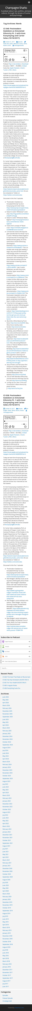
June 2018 (6, 953)
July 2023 (5, 784)
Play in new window (15, 64)
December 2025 (7, 711)
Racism (17, 410)
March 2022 (6, 826)
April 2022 (6, 823)
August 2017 (6, 981)
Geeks (11, 43)
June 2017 (6, 986)
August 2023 (6, 781)
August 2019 (6, 913)
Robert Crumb (7, 45)
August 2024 (6, 747)
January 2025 (7, 733)
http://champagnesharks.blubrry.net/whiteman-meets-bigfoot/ (18, 222)
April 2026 (6, 703)
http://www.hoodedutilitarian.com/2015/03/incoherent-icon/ (17, 341)
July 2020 (5, 882)
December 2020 (7, 868)
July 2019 (5, 916)
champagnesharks (19, 45)
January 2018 (7, 967)
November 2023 (7, 773)
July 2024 (5, 750)
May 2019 (5, 922)
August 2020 (6, 880)
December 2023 (7, 770)
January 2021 (7, 866)
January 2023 (7, 801)
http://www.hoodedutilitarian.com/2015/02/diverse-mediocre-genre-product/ (18, 351)
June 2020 (6, 885)
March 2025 (6, 728)
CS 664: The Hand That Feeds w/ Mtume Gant (16, 677)
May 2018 (5, 956)
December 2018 (7, 936)
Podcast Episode (8, 998)
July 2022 (5, 815)
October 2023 (7, 776)
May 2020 (5, 888)
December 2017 (7, 970)
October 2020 (7, 874)
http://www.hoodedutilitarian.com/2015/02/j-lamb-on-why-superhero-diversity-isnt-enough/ (17, 361)
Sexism (22, 410)
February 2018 (7, 964)
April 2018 (6, 958)
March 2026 (6, 705)
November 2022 (7, 807)
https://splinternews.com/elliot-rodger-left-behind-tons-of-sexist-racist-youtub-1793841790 (17, 628)
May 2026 (5, 700)
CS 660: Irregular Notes (10, 685)
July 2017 (5, 984)
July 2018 (5, 950)
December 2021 (7, 835)
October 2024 (7, 742)
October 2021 (7, 840)
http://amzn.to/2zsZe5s (19, 327)
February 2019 (7, 930)
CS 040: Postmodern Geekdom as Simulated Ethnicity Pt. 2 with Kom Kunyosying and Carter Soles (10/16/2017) (14, 33)
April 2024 (6, 759)
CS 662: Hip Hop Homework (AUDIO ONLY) (16, 680)
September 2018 (8, 944)
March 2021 (6, 860)
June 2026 (6, 697)
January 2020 (7, 899)
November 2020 (7, 871)
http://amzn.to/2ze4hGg (19, 380)
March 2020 (6, 894)
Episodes (20, 42)
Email (22, 68)
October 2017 (7, 975)
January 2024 (7, 767)
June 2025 (6, 719)
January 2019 (7, 933)
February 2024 (7, 764)
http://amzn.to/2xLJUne (15, 388)
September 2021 (8, 843)
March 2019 (6, 927)
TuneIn (5, 70)
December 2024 (7, 736)
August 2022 (6, 812)
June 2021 (6, 852)
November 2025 (7, 714)
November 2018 (7, 939)
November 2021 (7, 837)
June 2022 (6, 818)
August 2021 (6, 846)
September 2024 (8, 745)
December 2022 (7, 804)
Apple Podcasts (14, 68)
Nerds (25, 43)
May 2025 (5, 722)
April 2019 (6, 925)
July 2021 (5, 849)
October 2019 (7, 908)
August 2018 (6, 947)
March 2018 (6, 961)
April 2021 (6, 857)
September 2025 (8, 717)
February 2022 (7, 829)
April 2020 (6, 891)
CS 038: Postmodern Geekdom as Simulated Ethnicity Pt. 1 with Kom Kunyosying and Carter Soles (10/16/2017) (14, 400)
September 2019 (8, 911)
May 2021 (5, 854)
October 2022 (7, 809)
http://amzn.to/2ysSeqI (19, 374)
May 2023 (5, 790)
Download (25, 64)
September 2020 (8, 877)
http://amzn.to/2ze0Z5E (18, 323)
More (14, 70)
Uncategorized (7, 1001)
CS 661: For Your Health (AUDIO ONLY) (14, 683)
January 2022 (7, 832)
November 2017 (7, 972)
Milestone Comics (18, 43)
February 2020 (7, 896)
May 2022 (5, 821)
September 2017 (8, 978)
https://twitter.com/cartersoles (12, 195)
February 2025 (7, 731)
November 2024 (7, 739)
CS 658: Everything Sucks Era (11, 688)
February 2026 (7, 708)
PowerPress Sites (19, 1007)
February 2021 (7, 863)
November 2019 (7, 905)
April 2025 (6, 725)
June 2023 (6, 787)
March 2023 (6, 795)
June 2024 (6, 753)
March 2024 (6, 762)
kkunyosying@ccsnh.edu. (12, 158)
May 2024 (5, 756)
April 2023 (6, 792)
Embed (24, 66)
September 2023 (8, 778)
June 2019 (6, 919)
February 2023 (7, 798)
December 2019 (7, 902)
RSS (10, 70)
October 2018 (7, 941)
